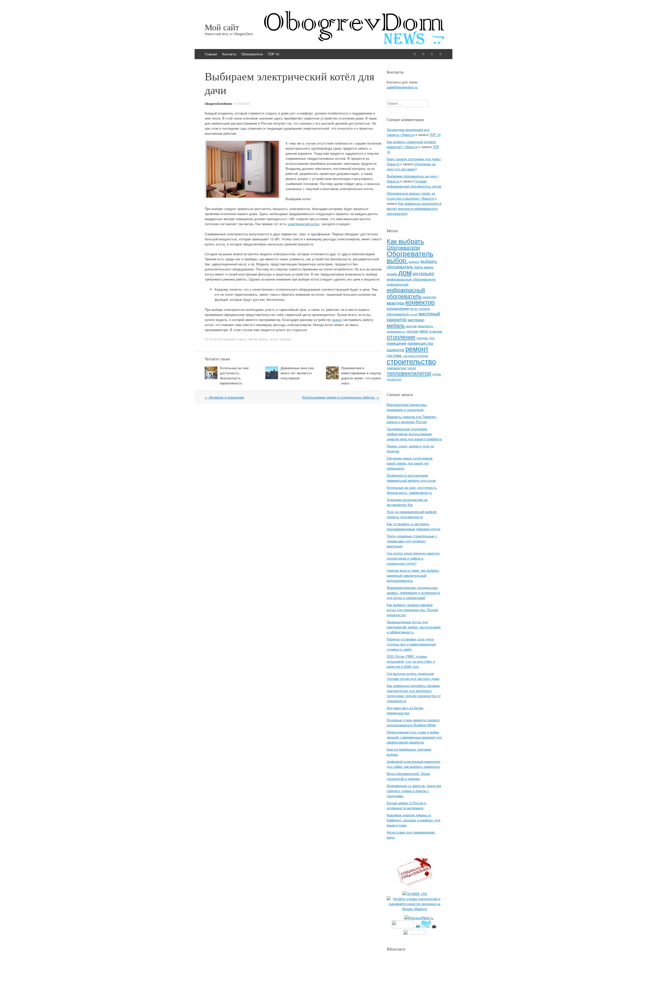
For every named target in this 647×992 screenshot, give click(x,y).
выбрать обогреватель (412, 264)
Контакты (229, 54)
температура (396, 367)
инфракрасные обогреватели (411, 279)
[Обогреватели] (432, 54)
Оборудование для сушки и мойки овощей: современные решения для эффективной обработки (414, 737)
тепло (411, 367)
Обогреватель (410, 253)
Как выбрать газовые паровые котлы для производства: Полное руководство (412, 609)
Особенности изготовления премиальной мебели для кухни (411, 478)
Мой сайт (222, 27)
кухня (414, 314)
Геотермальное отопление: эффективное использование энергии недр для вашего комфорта (414, 433)
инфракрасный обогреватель (406, 292)
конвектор (420, 301)
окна (423, 331)
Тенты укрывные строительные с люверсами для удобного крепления (412, 541)
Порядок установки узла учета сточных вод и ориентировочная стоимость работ (411, 644)
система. (394, 355)
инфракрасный (397, 284)
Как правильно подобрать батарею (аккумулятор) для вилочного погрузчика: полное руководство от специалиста (414, 693)
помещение (396, 343)
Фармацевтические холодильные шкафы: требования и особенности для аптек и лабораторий (413, 592)
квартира (395, 303)
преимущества (420, 343)
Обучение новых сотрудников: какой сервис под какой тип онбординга (410, 463)
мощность (425, 326)
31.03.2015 (242, 103)
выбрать (414, 262)
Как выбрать (405, 240)
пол (432, 338)
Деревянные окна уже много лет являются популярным (297, 372)
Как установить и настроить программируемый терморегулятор (413, 526)
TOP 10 (273, 54)
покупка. (422, 338)
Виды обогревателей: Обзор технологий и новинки (408, 776)
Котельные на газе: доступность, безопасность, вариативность (234, 375)
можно (337, 319)
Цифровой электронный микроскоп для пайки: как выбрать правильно (413, 764)
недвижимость (396, 331)
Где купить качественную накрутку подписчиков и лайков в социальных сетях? (413, 558)
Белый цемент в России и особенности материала (406, 805)
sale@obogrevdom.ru (402, 87)
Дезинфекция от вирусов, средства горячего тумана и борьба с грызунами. (414, 790)
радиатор (395, 350)
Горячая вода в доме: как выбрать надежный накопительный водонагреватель (413, 575)
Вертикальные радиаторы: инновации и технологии (407, 407)
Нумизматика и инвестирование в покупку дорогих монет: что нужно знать (361, 375)
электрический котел (303, 223)
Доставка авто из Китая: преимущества (405, 710)
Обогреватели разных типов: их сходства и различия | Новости (411, 196)
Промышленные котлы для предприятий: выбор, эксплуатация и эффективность (414, 626)
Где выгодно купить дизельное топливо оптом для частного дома (413, 676)
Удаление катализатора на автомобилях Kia (407, 502)
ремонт (416, 348)
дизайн (392, 273)
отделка (435, 331)
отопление (401, 337)
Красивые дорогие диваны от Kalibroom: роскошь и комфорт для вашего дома (413, 820)
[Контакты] (423, 54)
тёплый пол (394, 379)
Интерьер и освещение (224, 397)
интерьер (423, 273)
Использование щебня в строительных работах (340, 397)
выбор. (264, 339)
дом (405, 272)
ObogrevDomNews (218, 103)
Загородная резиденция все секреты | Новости (408, 132)
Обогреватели (252, 54)
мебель (396, 325)
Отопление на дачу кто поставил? (411, 166)
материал (416, 319)
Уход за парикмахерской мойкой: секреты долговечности (412, 514)
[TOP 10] (440, 54)
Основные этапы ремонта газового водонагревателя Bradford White (413, 722)
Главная (211, 54)
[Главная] (414, 54)
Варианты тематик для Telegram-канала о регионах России (412, 419)
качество (429, 296)
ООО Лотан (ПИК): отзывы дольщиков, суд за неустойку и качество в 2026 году (411, 661)
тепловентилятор (409, 373)
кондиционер (398, 308)
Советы (241, 339)
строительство (411, 361)
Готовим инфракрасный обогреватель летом (414, 184)
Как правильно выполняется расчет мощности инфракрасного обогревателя (414, 208)
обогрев (285, 339)
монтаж (411, 326)
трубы (436, 374)
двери (428, 266)
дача (418, 266)
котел (274, 339)
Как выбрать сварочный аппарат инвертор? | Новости (411, 144)
